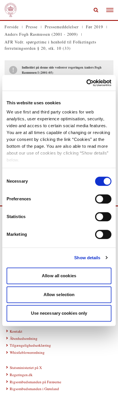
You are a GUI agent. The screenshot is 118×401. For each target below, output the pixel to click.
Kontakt (16, 331)
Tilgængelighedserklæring (30, 345)
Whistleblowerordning (27, 352)
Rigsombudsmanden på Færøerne (35, 381)
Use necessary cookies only (59, 313)
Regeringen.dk (21, 374)
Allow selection (59, 294)
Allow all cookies (59, 275)
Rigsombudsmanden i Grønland (34, 388)
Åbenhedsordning (24, 338)
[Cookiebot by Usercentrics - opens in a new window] (86, 83)
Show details (87, 257)
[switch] (103, 199)
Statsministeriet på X (26, 367)
